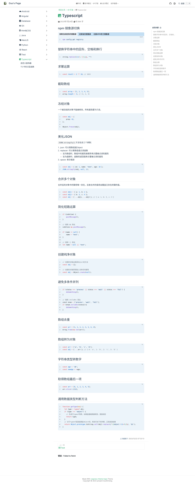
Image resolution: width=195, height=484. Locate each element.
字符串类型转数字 (159, 68)
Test (24, 54)
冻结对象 (156, 44)
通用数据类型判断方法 (161, 74)
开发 (96, 3)
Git (22, 26)
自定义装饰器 (26, 63)
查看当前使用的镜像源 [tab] (67, 34)
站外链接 (113, 3)
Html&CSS (26, 30)
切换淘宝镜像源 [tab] (85, 34)
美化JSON (157, 47)
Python (24, 45)
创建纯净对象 (158, 56)
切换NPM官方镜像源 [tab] (101, 34)
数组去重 (156, 62)
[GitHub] (170, 3)
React (24, 50)
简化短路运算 (158, 53)
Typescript (26, 59)
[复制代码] (141, 39)
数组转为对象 (158, 65)
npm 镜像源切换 (159, 31)
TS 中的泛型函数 (27, 67)
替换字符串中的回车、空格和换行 (164, 35)
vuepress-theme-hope (99, 479)
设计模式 (105, 3)
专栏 (79, 3)
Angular (25, 16)
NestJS (25, 40)
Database (25, 21)
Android (25, 11)
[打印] (160, 28)
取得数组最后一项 (159, 71)
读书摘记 (88, 3)
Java (23, 35)
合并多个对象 (158, 50)
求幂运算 (156, 38)
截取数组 (156, 41)
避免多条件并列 (158, 59)
